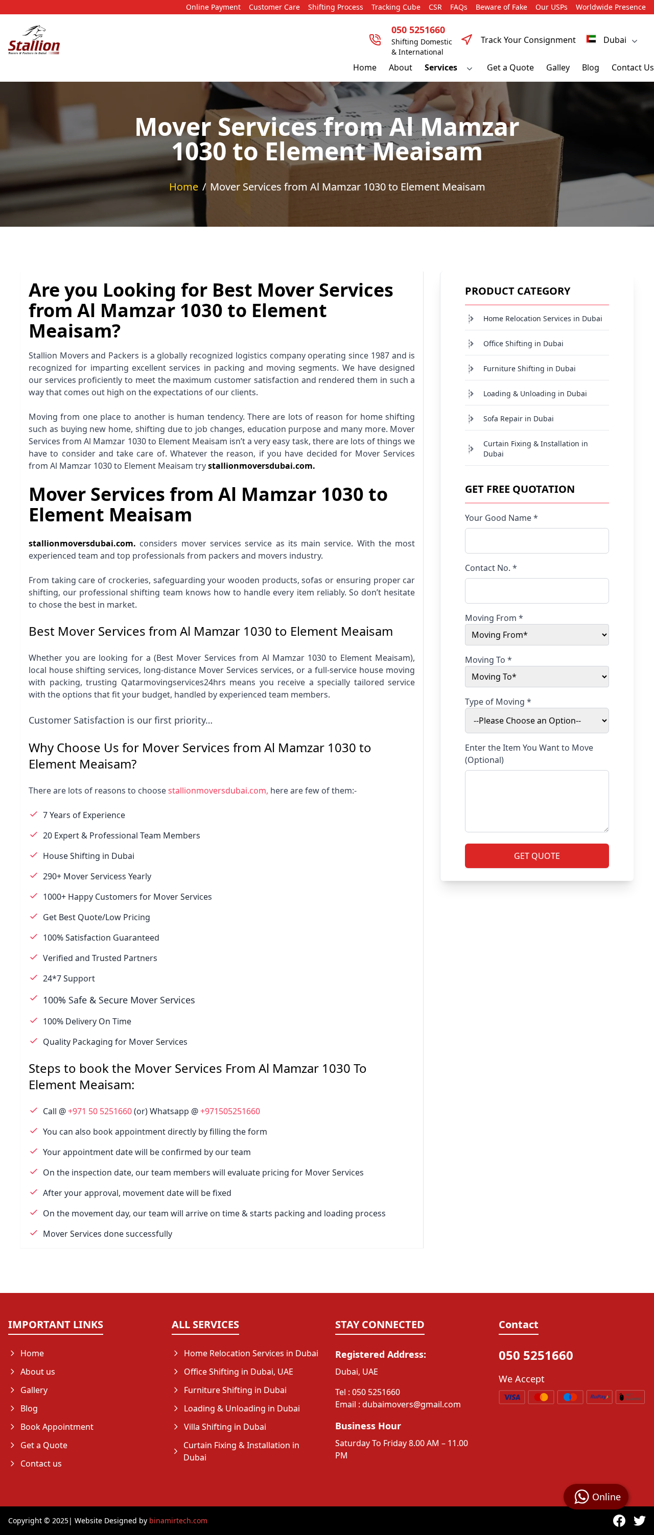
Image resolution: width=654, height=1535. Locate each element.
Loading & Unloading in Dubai (535, 393)
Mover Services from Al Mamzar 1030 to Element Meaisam (347, 187)
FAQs (459, 7)
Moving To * (488, 659)
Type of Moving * (498, 701)
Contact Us (633, 67)
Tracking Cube (396, 7)
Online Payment (213, 7)
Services (441, 67)
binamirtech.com (178, 1520)
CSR (435, 7)
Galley (558, 67)
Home (365, 67)
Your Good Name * (501, 517)
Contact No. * (491, 567)
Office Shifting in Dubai (523, 343)
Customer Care (274, 7)
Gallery (34, 1390)
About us (37, 1371)
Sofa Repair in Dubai (518, 418)
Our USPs (551, 7)
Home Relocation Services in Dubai (542, 318)
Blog (590, 67)
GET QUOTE (537, 855)
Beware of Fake (501, 7)
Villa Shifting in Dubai (225, 1426)
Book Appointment (57, 1426)
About (400, 67)
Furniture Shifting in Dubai (529, 368)
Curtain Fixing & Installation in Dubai (535, 449)
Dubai (614, 39)
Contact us (41, 1463)
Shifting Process (335, 7)
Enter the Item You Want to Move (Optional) (529, 753)
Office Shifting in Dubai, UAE (238, 1371)
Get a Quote (510, 67)
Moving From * (494, 617)
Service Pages (210, 1475)
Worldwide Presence (611, 7)
